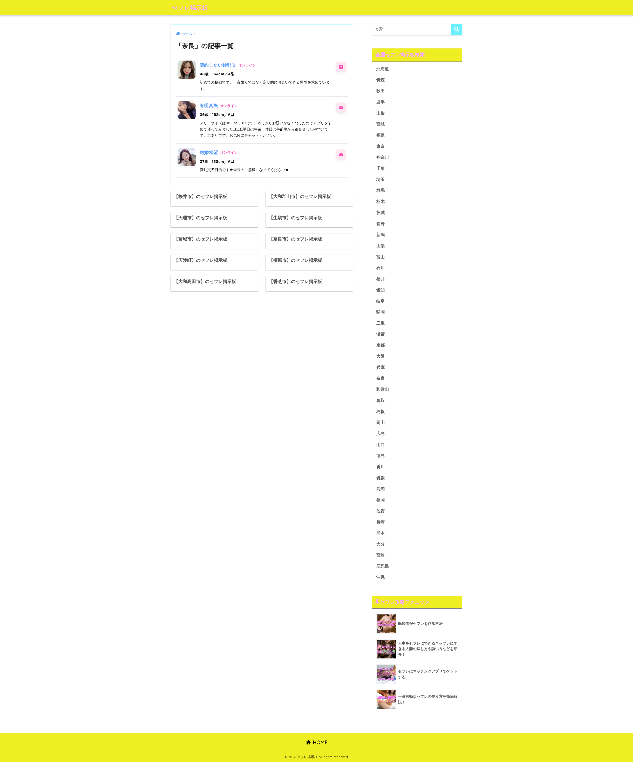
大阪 (380, 356)
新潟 (380, 234)
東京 (380, 146)
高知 (380, 488)
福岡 (380, 500)
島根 (380, 411)
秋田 (380, 91)
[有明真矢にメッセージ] (341, 107)
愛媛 (380, 478)
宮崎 (380, 555)
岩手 (380, 102)
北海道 (382, 69)
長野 (380, 223)
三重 (380, 323)
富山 (380, 257)
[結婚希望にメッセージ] (341, 154)
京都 (380, 345)
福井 (380, 279)
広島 (380, 433)
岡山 (380, 422)
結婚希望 (209, 152)
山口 (380, 444)
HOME (319, 742)
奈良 (380, 378)
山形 (380, 113)
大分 (380, 544)
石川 (380, 267)
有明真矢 (209, 105)
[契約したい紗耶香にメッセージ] (341, 67)
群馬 (380, 190)
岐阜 (380, 301)
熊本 (380, 533)
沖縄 (380, 577)
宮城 (380, 124)
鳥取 (380, 400)
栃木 (380, 201)
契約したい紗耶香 (218, 64)
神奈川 (382, 157)
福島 (380, 135)
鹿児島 (382, 566)
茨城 (380, 212)
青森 (380, 80)
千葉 (380, 168)
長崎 (380, 522)
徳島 (380, 455)
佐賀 (380, 511)
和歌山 (382, 389)
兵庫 (380, 367)
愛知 (380, 290)
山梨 (380, 245)
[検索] (456, 29)
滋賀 (380, 334)
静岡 (380, 312)
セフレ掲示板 (190, 7)
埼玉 (380, 179)
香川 (380, 466)
